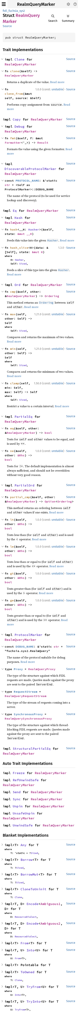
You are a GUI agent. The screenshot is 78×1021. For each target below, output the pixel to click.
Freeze (19, 773)
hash (13, 229)
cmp (13, 291)
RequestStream (25, 691)
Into (30, 950)
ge (12, 600)
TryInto (33, 1001)
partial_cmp (20, 497)
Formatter (13, 142)
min (13, 349)
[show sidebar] (3, 4)
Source (7, 26)
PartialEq (23, 417)
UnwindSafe (23, 825)
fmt (13, 138)
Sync (17, 799)
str (7, 185)
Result (42, 142)
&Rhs (21, 455)
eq (12, 428)
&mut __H (24, 234)
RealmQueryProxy (42, 669)
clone (14, 71)
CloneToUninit (33, 889)
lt (12, 519)
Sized (22, 263)
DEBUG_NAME (25, 646)
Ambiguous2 (50, 923)
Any (23, 845)
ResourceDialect (25, 916)
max (13, 314)
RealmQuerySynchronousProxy (28, 718)
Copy (17, 119)
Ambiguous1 (50, 904)
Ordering (52, 296)
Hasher (33, 229)
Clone (19, 59)
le (12, 546)
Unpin (18, 806)
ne (12, 451)
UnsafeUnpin (24, 813)
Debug (19, 126)
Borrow (26, 860)
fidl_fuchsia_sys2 (14, 11)
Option (50, 501)
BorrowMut (29, 874)
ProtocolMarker (28, 635)
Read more (57, 82)
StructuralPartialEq (32, 748)
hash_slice (19, 247)
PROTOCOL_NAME (27, 180)
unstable (57, 89)
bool (48, 433)
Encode (32, 904)
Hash (18, 218)
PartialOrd (24, 485)
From (24, 943)
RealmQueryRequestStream (25, 696)
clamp (14, 383)
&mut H (37, 252)
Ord (17, 285)
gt (12, 573)
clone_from (14, 93)
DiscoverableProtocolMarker (30, 169)
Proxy (18, 669)
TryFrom (33, 987)
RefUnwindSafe (26, 780)
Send (17, 792)
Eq (15, 211)
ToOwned (27, 972)
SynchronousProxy (28, 714)
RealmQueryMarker (36, 4)
